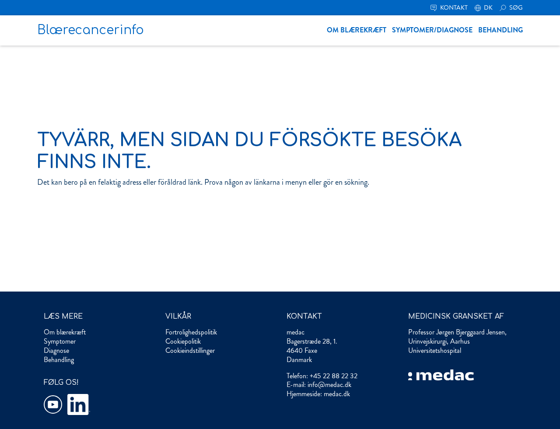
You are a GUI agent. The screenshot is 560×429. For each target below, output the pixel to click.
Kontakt (453, 7)
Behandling (500, 30)
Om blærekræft (356, 30)
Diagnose (56, 350)
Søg (515, 7)
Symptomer (60, 341)
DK (488, 7)
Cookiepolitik (183, 341)
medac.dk (337, 394)
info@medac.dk (329, 385)
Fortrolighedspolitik (191, 332)
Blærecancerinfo (90, 30)
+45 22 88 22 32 (333, 376)
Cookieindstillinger (190, 350)
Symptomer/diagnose (432, 30)
